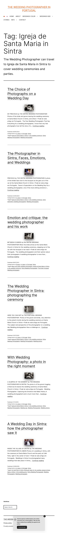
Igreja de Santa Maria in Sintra (20, 135)
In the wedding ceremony (35, 135)
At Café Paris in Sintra (18, 470)
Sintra (29, 133)
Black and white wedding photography (22, 266)
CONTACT (22, 20)
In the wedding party (21, 472)
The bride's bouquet (43, 268)
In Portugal (24, 133)
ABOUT (18, 16)
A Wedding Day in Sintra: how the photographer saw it (27, 428)
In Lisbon (18, 133)
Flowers (18, 264)
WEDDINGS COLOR (28, 16)
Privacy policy (8, 523)
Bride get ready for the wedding (32, 470)
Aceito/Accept (21, 527)
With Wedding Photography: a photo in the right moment (26, 361)
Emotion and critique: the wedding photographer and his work (27, 222)
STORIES (6, 20)
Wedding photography (26, 137)
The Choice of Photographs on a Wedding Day (21, 93)
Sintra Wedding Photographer (29, 268)
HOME (12, 16)
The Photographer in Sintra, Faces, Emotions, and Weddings (26, 157)
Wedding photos (37, 341)
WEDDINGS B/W (45, 16)
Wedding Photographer (26, 341)
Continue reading (38, 126)
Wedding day (23, 408)
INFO (13, 20)
